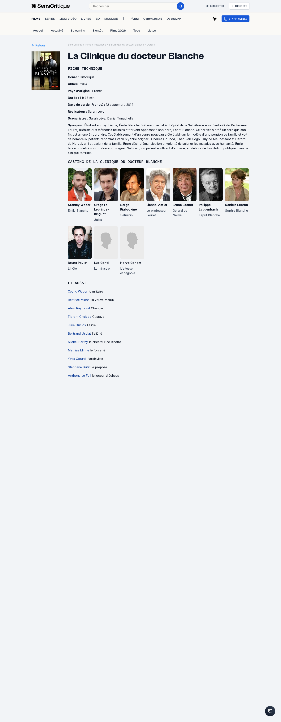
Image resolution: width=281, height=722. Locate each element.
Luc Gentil (101, 263)
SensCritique (75, 44)
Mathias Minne (78, 350)
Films (88, 44)
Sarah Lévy (96, 111)
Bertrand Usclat (79, 333)
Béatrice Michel (79, 300)
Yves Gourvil (77, 359)
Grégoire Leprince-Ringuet (101, 209)
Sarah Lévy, (98, 118)
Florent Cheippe (79, 317)
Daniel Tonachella (120, 118)
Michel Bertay (78, 342)
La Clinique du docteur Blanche (126, 44)
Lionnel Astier (156, 205)
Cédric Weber (78, 291)
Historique (100, 44)
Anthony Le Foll (79, 375)
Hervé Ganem (130, 263)
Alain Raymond (79, 308)
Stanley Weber (79, 205)
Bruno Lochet (183, 205)
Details (151, 44)
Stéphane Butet (79, 367)
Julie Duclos (77, 325)
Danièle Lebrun (236, 205)
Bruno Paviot (78, 263)
